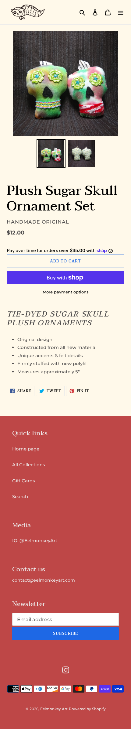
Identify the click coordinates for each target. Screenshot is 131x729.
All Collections (28, 464)
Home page (25, 449)
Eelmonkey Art (54, 709)
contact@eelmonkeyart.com (43, 580)
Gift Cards (23, 481)
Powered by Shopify (87, 709)
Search (20, 496)
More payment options (66, 291)
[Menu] (120, 12)
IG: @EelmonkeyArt (34, 540)
